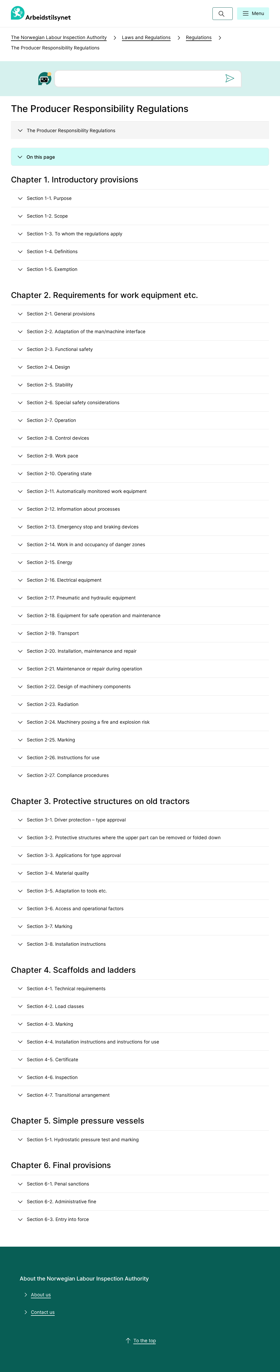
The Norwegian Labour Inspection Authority (59, 37)
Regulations (199, 37)
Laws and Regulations (146, 37)
